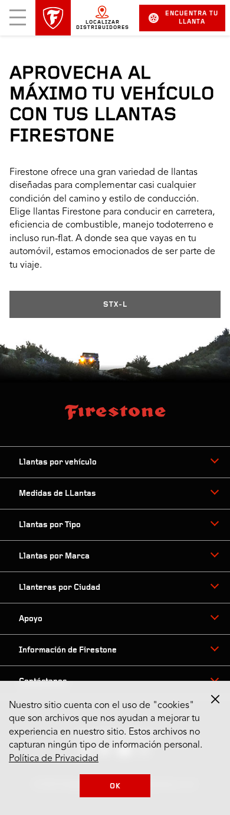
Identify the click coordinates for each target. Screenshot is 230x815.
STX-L (115, 305)
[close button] (215, 699)
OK (115, 786)
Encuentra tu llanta (191, 18)
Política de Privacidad (53, 759)
